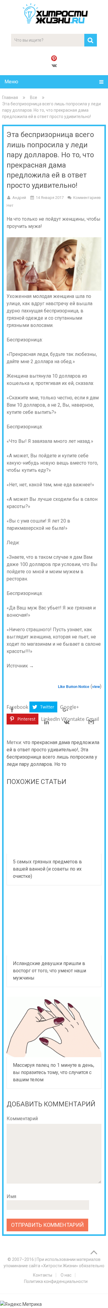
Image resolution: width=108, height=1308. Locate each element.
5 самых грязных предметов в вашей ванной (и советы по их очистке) (47, 869)
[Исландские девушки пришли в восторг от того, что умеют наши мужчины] (54, 925)
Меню (11, 82)
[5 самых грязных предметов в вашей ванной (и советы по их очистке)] (54, 823)
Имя (11, 1196)
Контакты (42, 1275)
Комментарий (22, 1118)
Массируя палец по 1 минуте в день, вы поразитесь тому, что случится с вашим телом (53, 1072)
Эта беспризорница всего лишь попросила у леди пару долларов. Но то (52, 757)
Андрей (19, 197)
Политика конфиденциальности (56, 1281)
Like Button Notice (73, 686)
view (96, 686)
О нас (66, 1275)
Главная (10, 97)
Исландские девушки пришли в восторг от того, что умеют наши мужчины (49, 971)
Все (33, 97)
